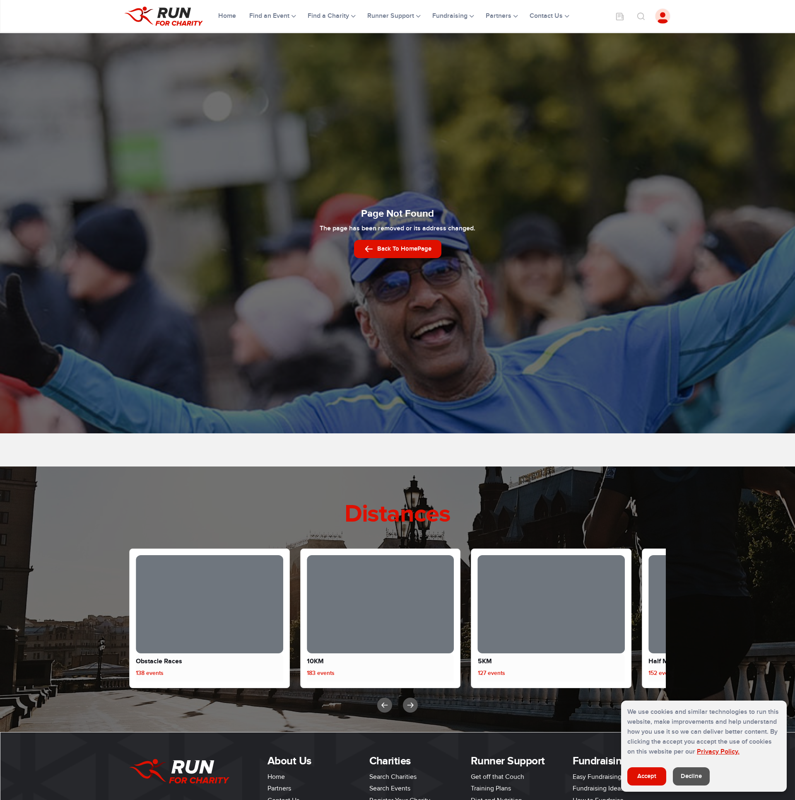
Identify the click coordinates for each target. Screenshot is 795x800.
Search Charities (393, 777)
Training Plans (491, 788)
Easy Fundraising (597, 777)
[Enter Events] (620, 16)
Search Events (389, 788)
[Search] (640, 16)
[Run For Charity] (168, 16)
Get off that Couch (497, 777)
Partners (279, 788)
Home (228, 16)
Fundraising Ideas (598, 788)
